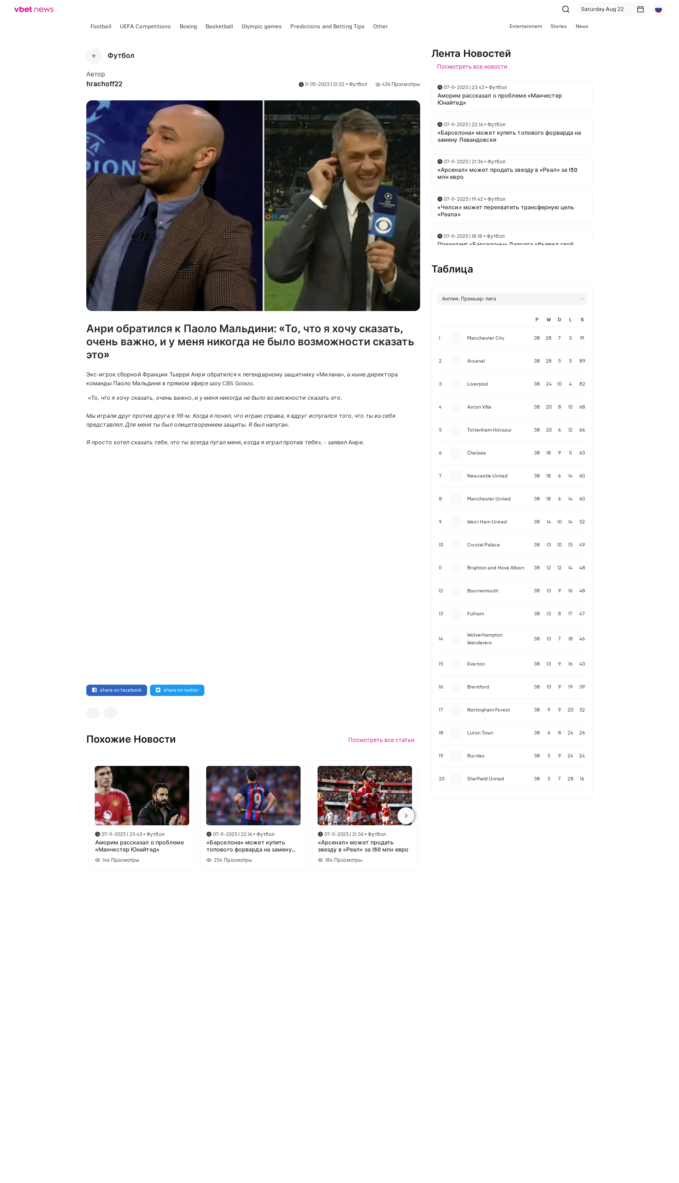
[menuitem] (101, 26)
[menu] (267, 26)
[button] (640, 9)
